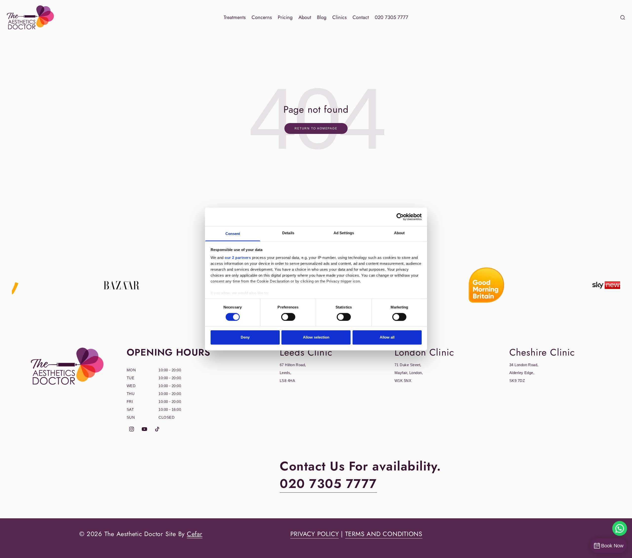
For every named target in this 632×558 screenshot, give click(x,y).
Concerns (262, 17)
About (304, 17)
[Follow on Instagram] (132, 429)
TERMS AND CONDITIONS (383, 534)
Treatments (235, 17)
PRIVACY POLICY (314, 534)
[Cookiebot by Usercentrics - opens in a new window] (400, 216)
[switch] (288, 317)
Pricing (285, 17)
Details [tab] (288, 233)
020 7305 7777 (391, 17)
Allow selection (316, 337)
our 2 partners (238, 257)
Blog (321, 17)
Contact (361, 17)
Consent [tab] (232, 234)
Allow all (387, 337)
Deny (245, 337)
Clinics (339, 17)
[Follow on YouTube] (144, 429)
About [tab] (399, 233)
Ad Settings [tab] (344, 233)
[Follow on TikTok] (157, 429)
